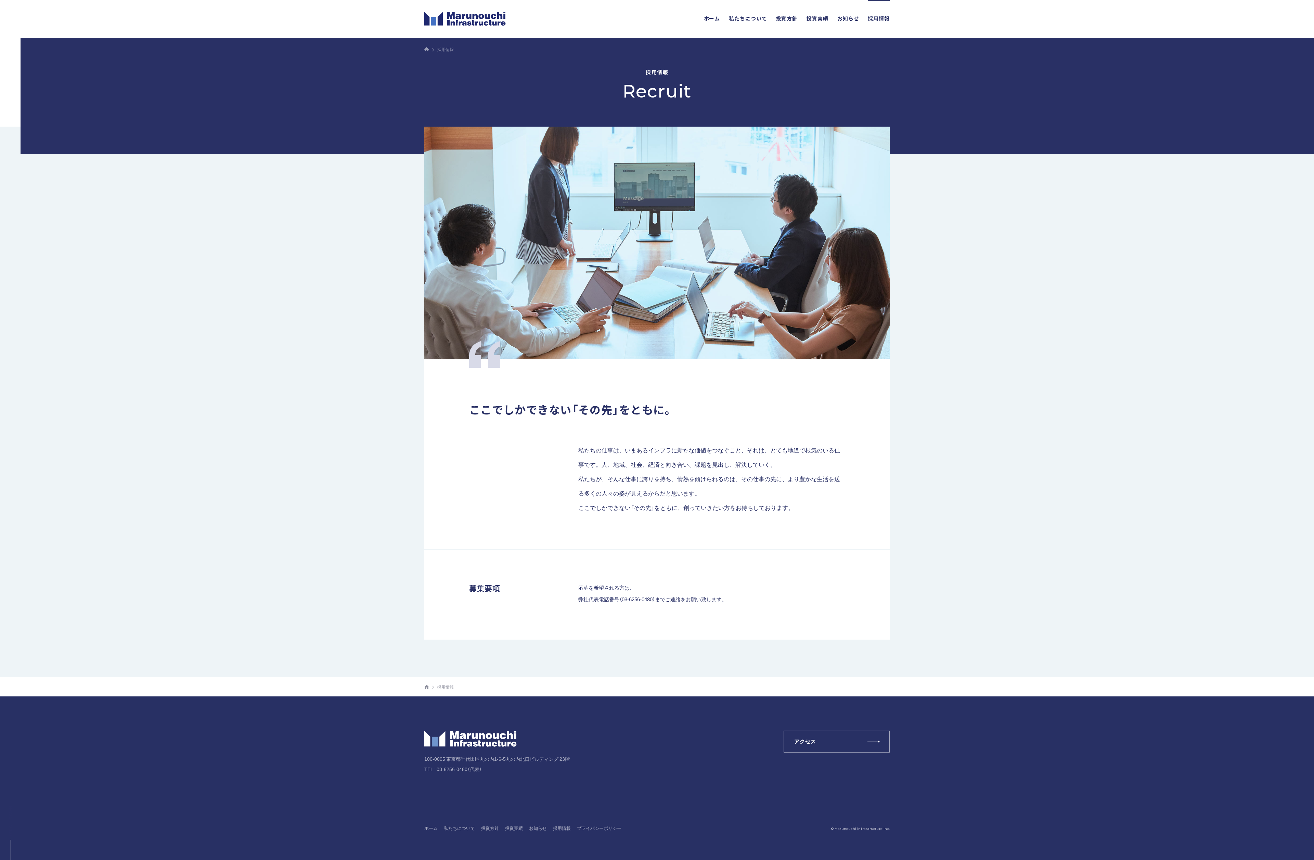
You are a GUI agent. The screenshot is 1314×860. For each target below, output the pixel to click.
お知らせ (848, 18)
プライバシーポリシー (599, 828)
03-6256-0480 (452, 769)
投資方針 (787, 18)
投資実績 (817, 18)
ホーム (712, 18)
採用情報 (879, 18)
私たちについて (748, 18)
